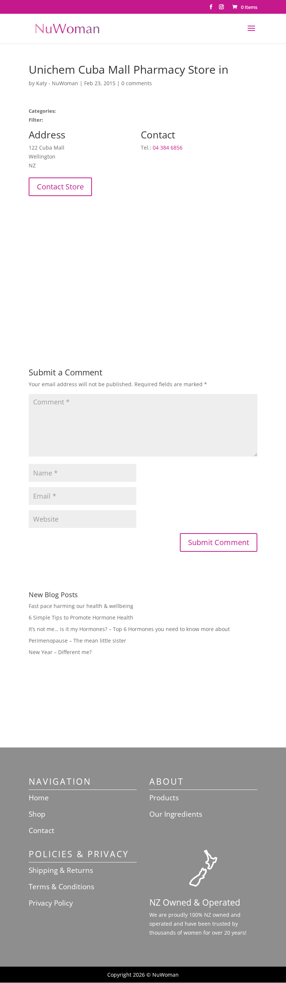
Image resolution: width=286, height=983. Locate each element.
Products (164, 798)
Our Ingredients (175, 814)
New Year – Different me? (60, 652)
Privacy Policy (51, 903)
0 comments (136, 83)
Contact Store (60, 187)
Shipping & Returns (61, 870)
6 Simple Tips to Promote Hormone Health (81, 617)
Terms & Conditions (61, 886)
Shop (37, 814)
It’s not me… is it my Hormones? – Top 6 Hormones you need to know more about (129, 629)
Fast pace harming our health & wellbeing (81, 605)
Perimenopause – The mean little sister (77, 640)
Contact (41, 830)
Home (39, 798)
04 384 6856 (167, 147)
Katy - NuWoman (57, 83)
